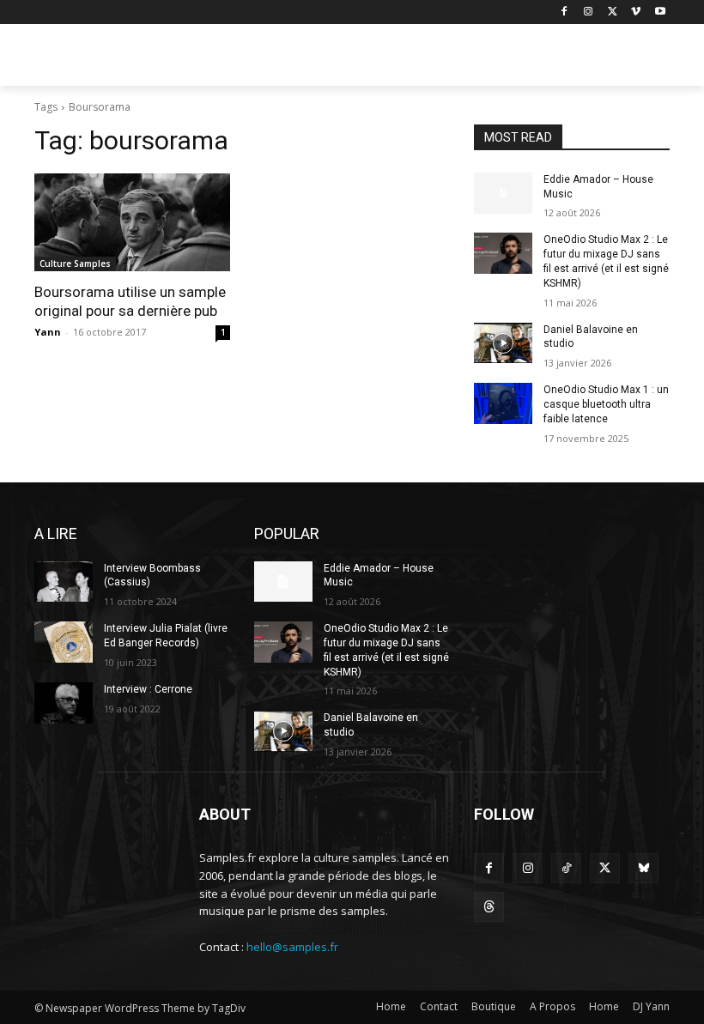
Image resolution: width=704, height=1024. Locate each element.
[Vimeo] (636, 12)
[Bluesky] (643, 868)
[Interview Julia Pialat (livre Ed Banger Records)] (63, 642)
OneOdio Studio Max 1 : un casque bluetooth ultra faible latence (606, 404)
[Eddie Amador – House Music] (503, 193)
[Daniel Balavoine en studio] (503, 343)
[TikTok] (566, 868)
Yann (47, 331)
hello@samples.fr (292, 946)
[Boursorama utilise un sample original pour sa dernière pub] (132, 222)
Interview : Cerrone (148, 689)
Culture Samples (75, 264)
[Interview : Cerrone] (63, 703)
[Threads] (489, 907)
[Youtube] (660, 12)
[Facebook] (564, 12)
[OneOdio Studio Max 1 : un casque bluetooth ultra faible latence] (503, 403)
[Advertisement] (469, 57)
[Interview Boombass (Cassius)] (63, 582)
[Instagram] (588, 12)
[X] (612, 12)
